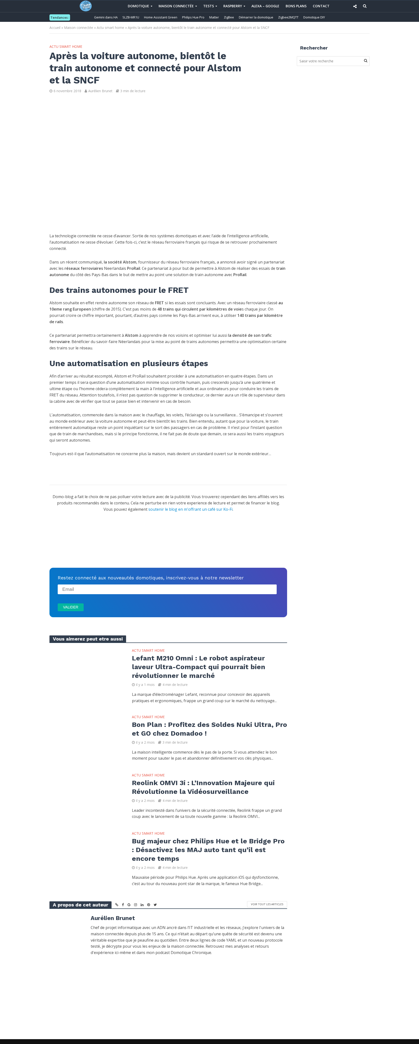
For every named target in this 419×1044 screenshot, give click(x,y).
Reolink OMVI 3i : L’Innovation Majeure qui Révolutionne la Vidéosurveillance (203, 787)
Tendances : (59, 17)
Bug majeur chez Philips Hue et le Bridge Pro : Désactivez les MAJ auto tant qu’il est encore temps (208, 850)
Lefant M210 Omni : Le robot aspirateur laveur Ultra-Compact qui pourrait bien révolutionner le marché (198, 667)
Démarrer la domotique (256, 17)
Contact (321, 6)
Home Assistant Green (160, 17)
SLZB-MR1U (130, 17)
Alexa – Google (265, 6)
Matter (214, 17)
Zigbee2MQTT (288, 17)
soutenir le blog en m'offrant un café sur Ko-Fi (190, 509)
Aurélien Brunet (100, 91)
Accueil (54, 27)
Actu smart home (110, 27)
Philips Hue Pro (193, 17)
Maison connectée (176, 6)
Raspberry (232, 6)
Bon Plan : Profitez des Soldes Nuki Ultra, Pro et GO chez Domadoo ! (209, 729)
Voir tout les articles (267, 904)
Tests (208, 6)
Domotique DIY (314, 17)
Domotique (138, 6)
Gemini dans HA (106, 17)
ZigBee (229, 17)
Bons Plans (296, 6)
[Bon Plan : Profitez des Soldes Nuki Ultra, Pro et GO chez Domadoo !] (85, 737)
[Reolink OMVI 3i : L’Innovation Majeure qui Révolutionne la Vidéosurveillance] (85, 795)
